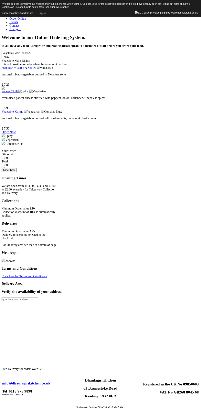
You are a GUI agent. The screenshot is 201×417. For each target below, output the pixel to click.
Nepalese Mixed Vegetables (19, 67)
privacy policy (61, 7)
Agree (42, 13)
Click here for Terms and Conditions (24, 276)
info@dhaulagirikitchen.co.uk (26, 383)
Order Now (9, 132)
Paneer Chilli (10, 91)
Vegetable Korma (13, 111)
